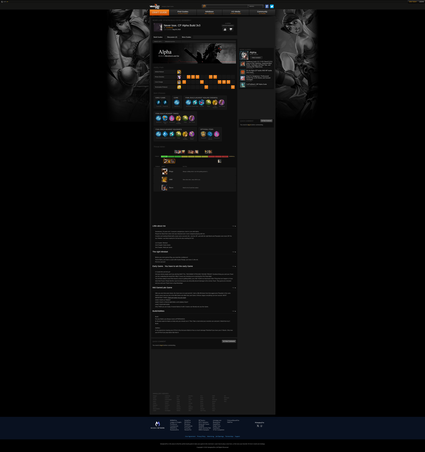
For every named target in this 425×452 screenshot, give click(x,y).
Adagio (155, 396)
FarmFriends (188, 426)
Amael (154, 399)
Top (233, 226)
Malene (190, 408)
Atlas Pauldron (215, 107)
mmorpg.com (217, 420)
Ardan (154, 403)
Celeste (167, 397)
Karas (178, 405)
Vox (225, 396)
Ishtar (178, 401)
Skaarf (214, 401)
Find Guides (183, 12)
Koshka (191, 396)
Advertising (210, 436)
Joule (178, 403)
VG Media (236, 12)
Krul (190, 397)
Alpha (154, 397)
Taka (213, 405)
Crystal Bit (158, 106)
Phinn (201, 399)
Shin (213, 397)
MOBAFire (173, 420)
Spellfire (202, 106)
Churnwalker (168, 399)
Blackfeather (156, 408)
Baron (154, 407)
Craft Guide (159, 12)
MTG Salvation (203, 422)
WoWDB (201, 426)
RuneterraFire (174, 430)
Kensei (178, 407)
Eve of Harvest (210, 138)
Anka (154, 401)
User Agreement (190, 436)
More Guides (186, 37)
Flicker (167, 403)
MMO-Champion (204, 430)
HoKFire (229, 422)
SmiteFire (187, 420)
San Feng (203, 410)
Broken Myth (195, 106)
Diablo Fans (217, 426)
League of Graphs (176, 422)
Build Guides (158, 37)
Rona (201, 407)
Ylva (225, 401)
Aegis (208, 106)
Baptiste (155, 405)
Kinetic (178, 410)
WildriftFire (173, 428)
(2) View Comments (229, 341)
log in (161, 345)
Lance (190, 399)
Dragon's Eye (165, 122)
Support (237, 436)
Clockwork (203, 138)
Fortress (167, 405)
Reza (201, 403)
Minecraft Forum (204, 424)
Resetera (187, 424)
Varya (213, 408)
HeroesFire (187, 430)
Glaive (166, 407)
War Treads (222, 106)
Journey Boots (192, 138)
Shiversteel (172, 122)
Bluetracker (216, 422)
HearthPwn (216, 424)
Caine (154, 410)
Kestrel (179, 408)
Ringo (201, 405)
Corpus (167, 401)
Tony (213, 407)
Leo (190, 401)
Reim (201, 401)
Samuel (202, 408)
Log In (421, 2)
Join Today (413, 2)
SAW (213, 396)
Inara (178, 399)
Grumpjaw (167, 410)
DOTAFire (187, 422)
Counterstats (174, 426)
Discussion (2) (172, 37)
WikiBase (209, 12)
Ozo (201, 396)
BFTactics (202, 420)
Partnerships (229, 436)
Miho (190, 410)
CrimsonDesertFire (233, 420)
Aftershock (177, 106)
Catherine (167, 396)
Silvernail (214, 399)
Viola (213, 410)
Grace (166, 408)
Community (262, 12)
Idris (178, 397)
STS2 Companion (218, 430)
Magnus (191, 407)
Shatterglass (165, 138)
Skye (213, 403)
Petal (201, 397)
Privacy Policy (201, 436)
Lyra (190, 405)
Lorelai (190, 403)
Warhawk (226, 397)
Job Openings (220, 436)
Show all (232, 156)
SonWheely (169, 27)
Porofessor (173, 424)
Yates (225, 399)
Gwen (178, 396)
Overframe (216, 428)
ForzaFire (187, 428)
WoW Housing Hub (205, 428)
